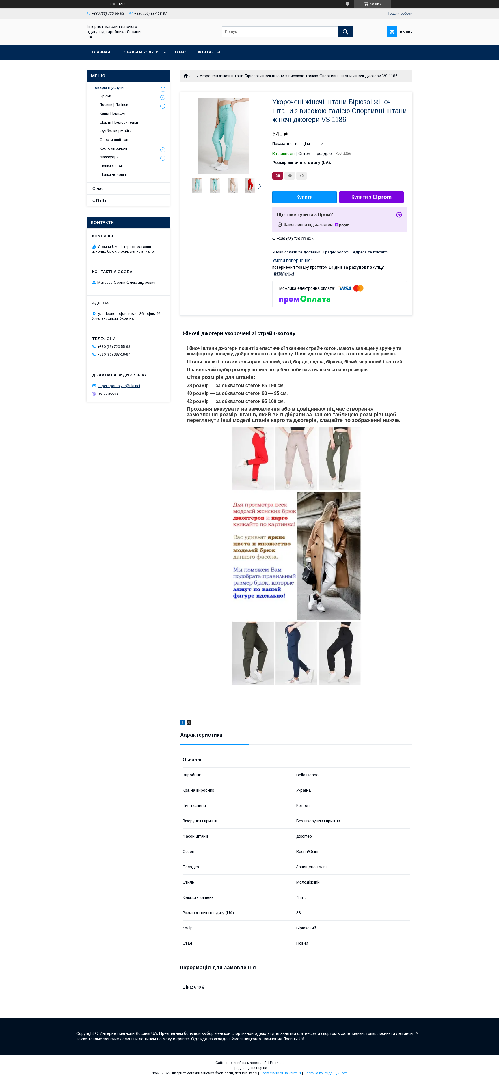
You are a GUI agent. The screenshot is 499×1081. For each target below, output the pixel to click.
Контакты (209, 52)
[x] (189, 723)
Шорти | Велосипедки (119, 122)
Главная (101, 52)
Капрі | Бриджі (112, 113)
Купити (304, 197)
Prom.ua (277, 1063)
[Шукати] (345, 31)
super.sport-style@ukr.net (119, 386)
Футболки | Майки (116, 131)
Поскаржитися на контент (280, 1073)
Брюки (105, 96)
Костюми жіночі (113, 148)
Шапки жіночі (111, 166)
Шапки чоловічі (113, 174)
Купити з (361, 197)
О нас (181, 52)
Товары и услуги (140, 52)
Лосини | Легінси (114, 104)
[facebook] (182, 723)
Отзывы (99, 200)
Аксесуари (109, 157)
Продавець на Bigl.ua (249, 1068)
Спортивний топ (114, 139)
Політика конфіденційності (326, 1073)
